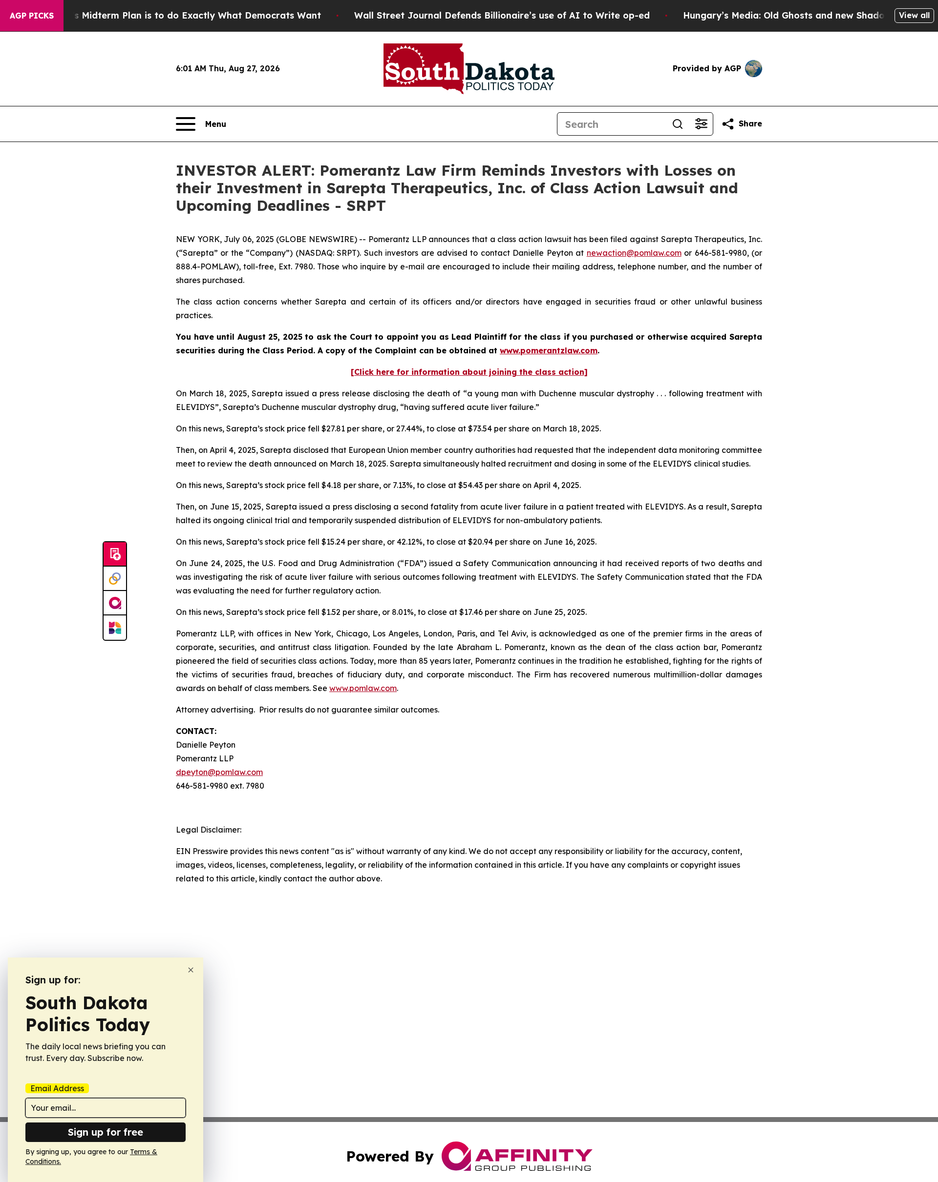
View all (914, 15)
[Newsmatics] (115, 627)
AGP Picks (32, 15)
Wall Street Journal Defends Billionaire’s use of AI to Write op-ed (502, 15)
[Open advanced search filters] (701, 124)
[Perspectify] (115, 579)
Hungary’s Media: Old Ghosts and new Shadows (789, 15)
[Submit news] (115, 554)
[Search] (677, 124)
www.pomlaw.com (363, 688)
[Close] (190, 970)
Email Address (57, 1088)
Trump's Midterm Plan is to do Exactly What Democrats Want (182, 15)
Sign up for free (105, 1132)
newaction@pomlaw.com (634, 253)
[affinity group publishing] (115, 603)
